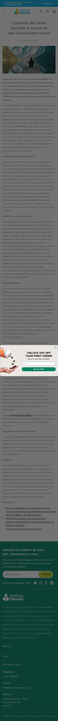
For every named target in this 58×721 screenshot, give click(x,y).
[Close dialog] (55, 347)
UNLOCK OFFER (38, 369)
